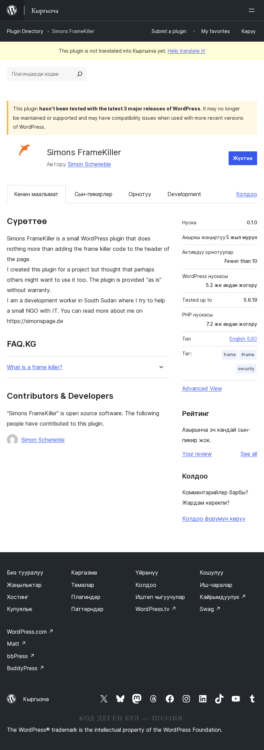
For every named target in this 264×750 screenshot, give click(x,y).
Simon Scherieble (89, 164)
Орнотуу (140, 194)
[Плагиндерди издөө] (80, 74)
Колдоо (246, 194)
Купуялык (19, 609)
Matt (16, 643)
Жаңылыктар (24, 584)
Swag (210, 609)
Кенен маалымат (36, 194)
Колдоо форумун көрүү (213, 518)
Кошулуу (211, 572)
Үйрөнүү (146, 572)
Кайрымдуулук (223, 596)
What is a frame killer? (34, 367)
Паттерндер (87, 609)
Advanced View (202, 388)
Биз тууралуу (25, 572)
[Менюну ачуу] (253, 10)
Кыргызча (36, 699)
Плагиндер (85, 596)
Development (184, 194)
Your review (197, 453)
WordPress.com (30, 631)
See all (249, 453)
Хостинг (18, 596)
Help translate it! (186, 51)
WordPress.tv (155, 609)
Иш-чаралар (216, 584)
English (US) (243, 339)
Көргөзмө (84, 572)
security (246, 368)
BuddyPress (25, 668)
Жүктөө (243, 158)
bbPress (21, 656)
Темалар (82, 584)
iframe (247, 354)
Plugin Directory (25, 31)
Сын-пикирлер (93, 194)
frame (230, 354)
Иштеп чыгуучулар (160, 596)
